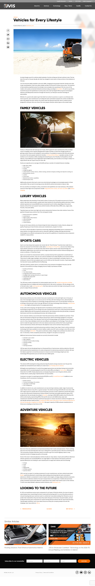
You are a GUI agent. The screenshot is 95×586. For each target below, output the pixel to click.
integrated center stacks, (50, 188)
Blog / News (68, 6)
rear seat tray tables (63, 188)
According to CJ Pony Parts (53, 246)
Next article (69, 509)
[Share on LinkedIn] (8, 45)
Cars (33, 25)
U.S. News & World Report (52, 155)
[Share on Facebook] (8, 32)
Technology (56, 6)
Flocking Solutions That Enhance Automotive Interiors (23, 548)
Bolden (22, 475)
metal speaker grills (38, 286)
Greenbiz (45, 395)
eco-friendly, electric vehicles (56, 365)
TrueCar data (63, 370)
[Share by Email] (8, 49)
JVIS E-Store (78, 1)
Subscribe (84, 561)
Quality (78, 6)
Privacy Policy (39, 572)
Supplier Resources (61, 1)
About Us (37, 6)
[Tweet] (8, 37)
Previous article (26, 509)
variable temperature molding (64, 282)
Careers (70, 1)
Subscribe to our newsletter (14, 561)
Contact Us (88, 6)
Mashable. (33, 331)
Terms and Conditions (48, 572)
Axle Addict (59, 89)
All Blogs (49, 509)
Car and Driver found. (58, 376)
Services (46, 6)
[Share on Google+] (8, 41)
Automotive (28, 25)
